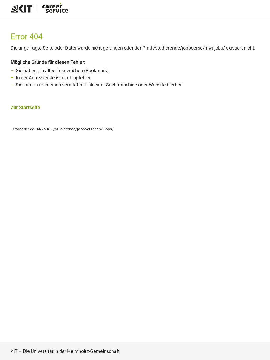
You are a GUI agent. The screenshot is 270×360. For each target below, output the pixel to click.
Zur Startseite (25, 107)
